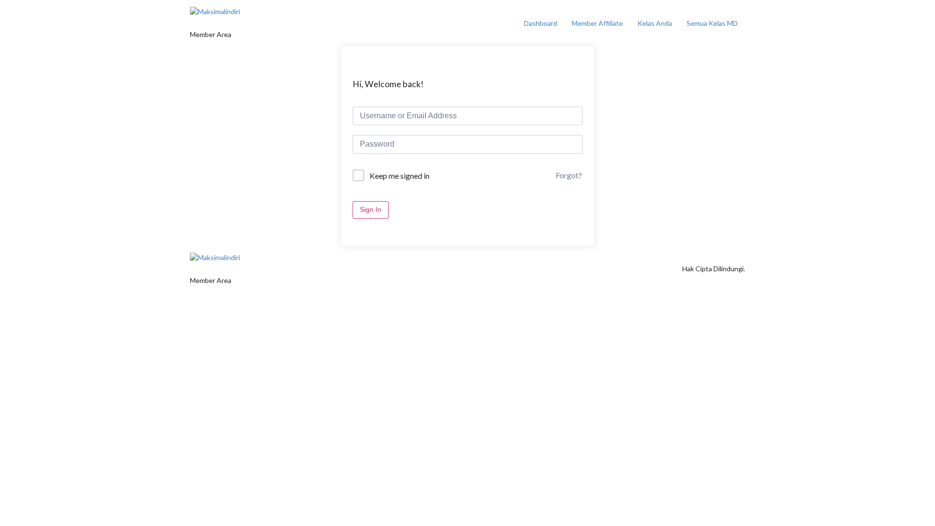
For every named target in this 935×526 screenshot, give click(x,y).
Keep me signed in (400, 175)
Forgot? (569, 175)
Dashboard (540, 23)
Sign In (370, 209)
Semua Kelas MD (712, 23)
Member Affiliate (597, 23)
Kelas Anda (654, 23)
